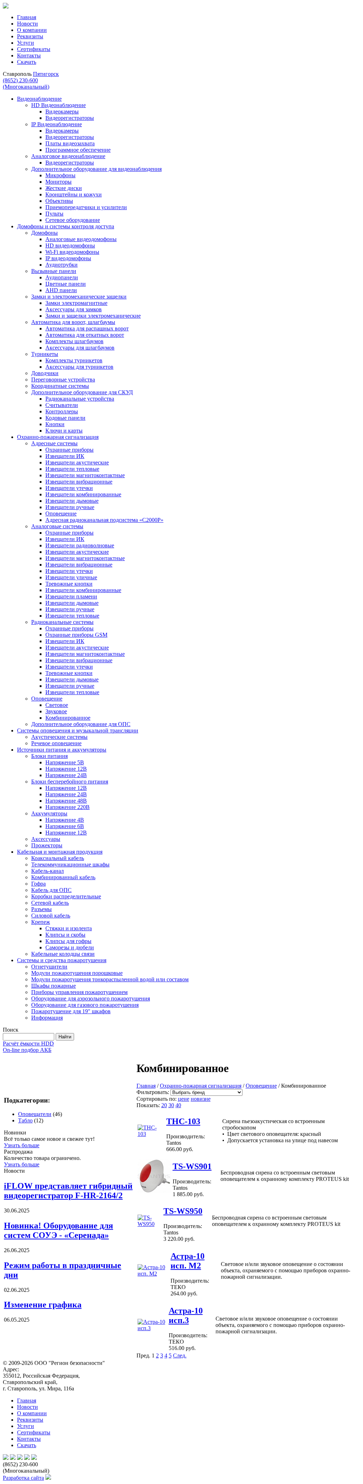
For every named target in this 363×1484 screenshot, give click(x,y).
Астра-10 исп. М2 (188, 1260)
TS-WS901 (192, 1166)
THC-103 (183, 1121)
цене (183, 1099)
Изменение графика (43, 1304)
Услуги (25, 43)
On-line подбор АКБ (27, 1050)
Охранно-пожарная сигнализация (200, 1086)
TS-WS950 (182, 1211)
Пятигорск (46, 74)
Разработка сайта (23, 1478)
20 (164, 1105)
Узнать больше (21, 1145)
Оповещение (261, 1086)
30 (171, 1105)
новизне (201, 1099)
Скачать (26, 62)
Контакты (29, 55)
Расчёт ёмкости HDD (28, 1044)
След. (179, 1355)
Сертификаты (33, 49)
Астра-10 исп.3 (186, 1315)
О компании (32, 30)
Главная (26, 17)
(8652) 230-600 (26, 83)
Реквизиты (30, 36)
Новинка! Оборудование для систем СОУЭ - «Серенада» (58, 1230)
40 (178, 1105)
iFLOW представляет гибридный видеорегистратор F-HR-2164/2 (68, 1190)
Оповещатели (34, 1114)
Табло (25, 1120)
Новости (27, 24)
